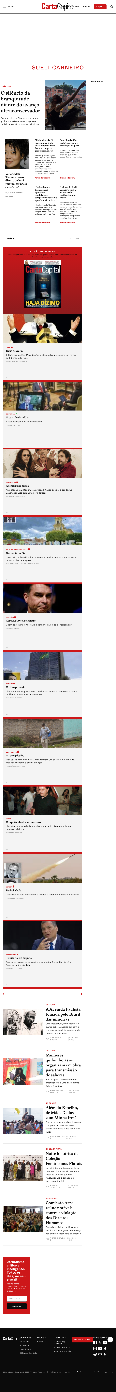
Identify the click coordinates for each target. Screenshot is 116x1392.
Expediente (25, 1349)
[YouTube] (105, 1342)
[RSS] (105, 1354)
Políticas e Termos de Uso (60, 1372)
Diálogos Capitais (28, 1353)
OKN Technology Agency (103, 1372)
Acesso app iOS (62, 1347)
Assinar (16, 1306)
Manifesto (25, 1345)
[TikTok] (105, 1348)
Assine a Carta (82, 1340)
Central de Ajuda (62, 1351)
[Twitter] (100, 1342)
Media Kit (41, 1342)
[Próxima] (79, 994)
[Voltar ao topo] (110, 1339)
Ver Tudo (74, 238)
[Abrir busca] (111, 6)
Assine (100, 7)
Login (86, 7)
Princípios (25, 1342)
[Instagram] (95, 1348)
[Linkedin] (100, 1348)
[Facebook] (95, 1342)
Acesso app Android (60, 1343)
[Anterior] (5, 994)
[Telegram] (95, 1354)
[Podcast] (100, 1354)
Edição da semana (68, 7)
